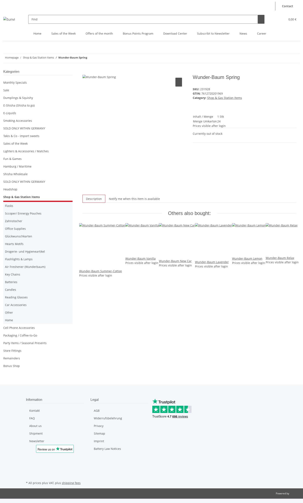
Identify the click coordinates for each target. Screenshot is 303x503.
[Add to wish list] (178, 82)
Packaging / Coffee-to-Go (20, 335)
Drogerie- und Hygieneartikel (25, 251)
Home (37, 33)
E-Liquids (9, 113)
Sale (6, 90)
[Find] (261, 19)
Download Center (175, 33)
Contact (287, 6)
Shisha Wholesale (15, 174)
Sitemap (99, 433)
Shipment (36, 433)
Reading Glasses (16, 297)
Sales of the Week (63, 33)
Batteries (11, 282)
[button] (271, 4)
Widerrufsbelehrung (108, 418)
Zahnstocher (13, 221)
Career (261, 33)
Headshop (10, 189)
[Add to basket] (85, 72)
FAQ (32, 418)
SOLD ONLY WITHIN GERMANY (24, 128)
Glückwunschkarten (18, 236)
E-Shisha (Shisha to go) (19, 105)
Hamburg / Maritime (17, 166)
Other (9, 312)
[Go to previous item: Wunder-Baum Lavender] (98, 58)
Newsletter (36, 441)
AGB (97, 411)
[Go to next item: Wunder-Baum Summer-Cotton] (90, 58)
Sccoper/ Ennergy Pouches (23, 213)
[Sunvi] (9, 19)
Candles (10, 290)
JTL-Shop (295, 493)
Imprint (99, 441)
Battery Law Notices (107, 449)
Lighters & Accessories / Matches (26, 151)
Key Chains (12, 274)
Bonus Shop (11, 366)
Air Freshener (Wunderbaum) (25, 267)
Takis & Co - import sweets (21, 136)
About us (35, 426)
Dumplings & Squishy (18, 98)
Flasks (9, 206)
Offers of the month (99, 33)
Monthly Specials (15, 82)
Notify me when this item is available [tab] (134, 199)
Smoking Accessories (17, 121)
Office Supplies (15, 229)
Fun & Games (12, 159)
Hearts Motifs (14, 244)
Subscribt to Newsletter (213, 33)
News (243, 33)
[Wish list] (281, 19)
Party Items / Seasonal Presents (25, 343)
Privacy (98, 426)
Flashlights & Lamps (19, 259)
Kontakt (34, 411)
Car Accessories (16, 305)
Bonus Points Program (138, 33)
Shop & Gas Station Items (224, 98)
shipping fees (71, 483)
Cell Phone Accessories (19, 328)
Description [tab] (94, 199)
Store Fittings (12, 351)
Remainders (11, 358)
